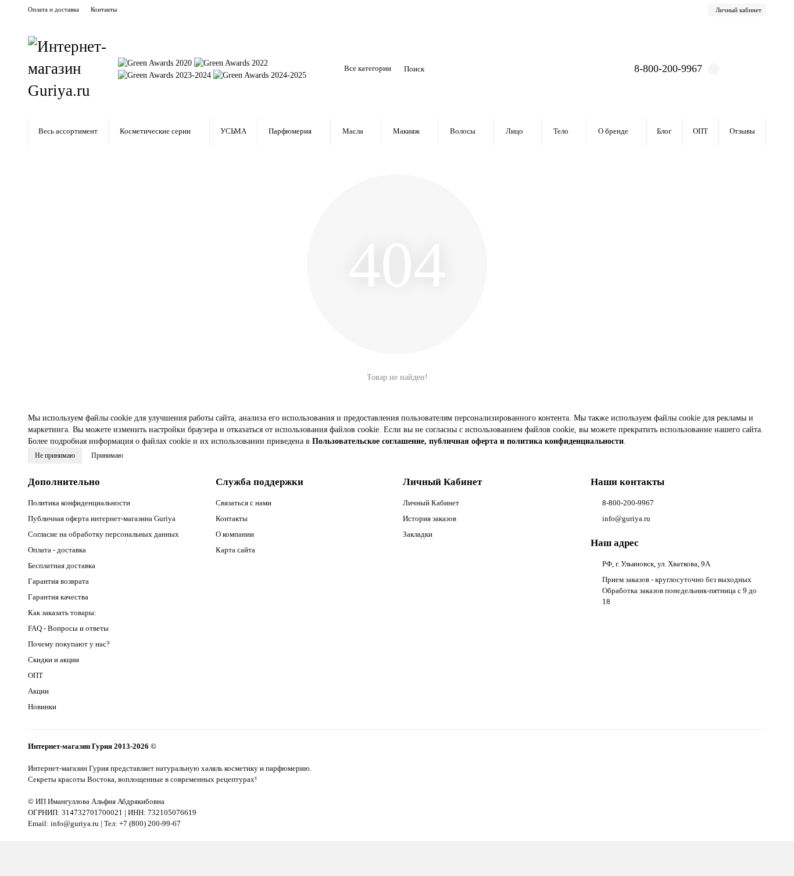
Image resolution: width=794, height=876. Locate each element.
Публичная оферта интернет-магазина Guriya (102, 518)
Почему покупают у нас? (69, 644)
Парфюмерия (290, 131)
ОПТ (700, 131)
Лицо (514, 131)
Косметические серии (155, 131)
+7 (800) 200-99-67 (150, 823)
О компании (235, 534)
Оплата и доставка (53, 9)
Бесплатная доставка (61, 565)
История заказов (429, 518)
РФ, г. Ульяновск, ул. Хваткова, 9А (656, 563)
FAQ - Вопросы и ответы (68, 628)
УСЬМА (233, 131)
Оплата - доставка (57, 549)
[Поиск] (576, 69)
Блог (664, 131)
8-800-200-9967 (668, 68)
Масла (352, 131)
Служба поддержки (259, 481)
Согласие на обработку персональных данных (103, 534)
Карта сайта (235, 549)
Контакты (104, 9)
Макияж (406, 131)
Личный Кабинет (442, 481)
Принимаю (107, 455)
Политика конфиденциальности (79, 502)
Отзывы (742, 131)
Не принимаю (55, 455)
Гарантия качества (58, 597)
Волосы (462, 131)
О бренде (613, 131)
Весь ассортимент (68, 131)
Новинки (42, 706)
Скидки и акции (53, 659)
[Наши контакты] (769, 851)
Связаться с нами (243, 502)
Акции (38, 691)
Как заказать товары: (62, 612)
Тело (560, 131)
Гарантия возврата (58, 581)
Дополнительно (64, 481)
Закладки (417, 534)
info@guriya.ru (626, 518)
